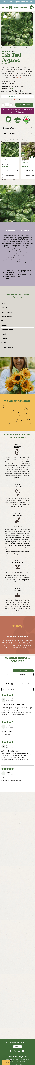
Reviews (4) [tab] (9, 684)
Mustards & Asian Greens (15, 47)
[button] (32, 7)
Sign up (17, 1046)
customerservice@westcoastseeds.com (17, 1059)
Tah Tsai (4, 160)
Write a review (23, 671)
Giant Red (25, 162)
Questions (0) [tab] (25, 684)
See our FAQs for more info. (17, 112)
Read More (18, 77)
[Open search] (3, 689)
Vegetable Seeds (5, 47)
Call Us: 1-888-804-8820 (17, 1062)
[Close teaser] (11, 1060)
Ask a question (23, 674)
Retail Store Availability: (7, 100)
